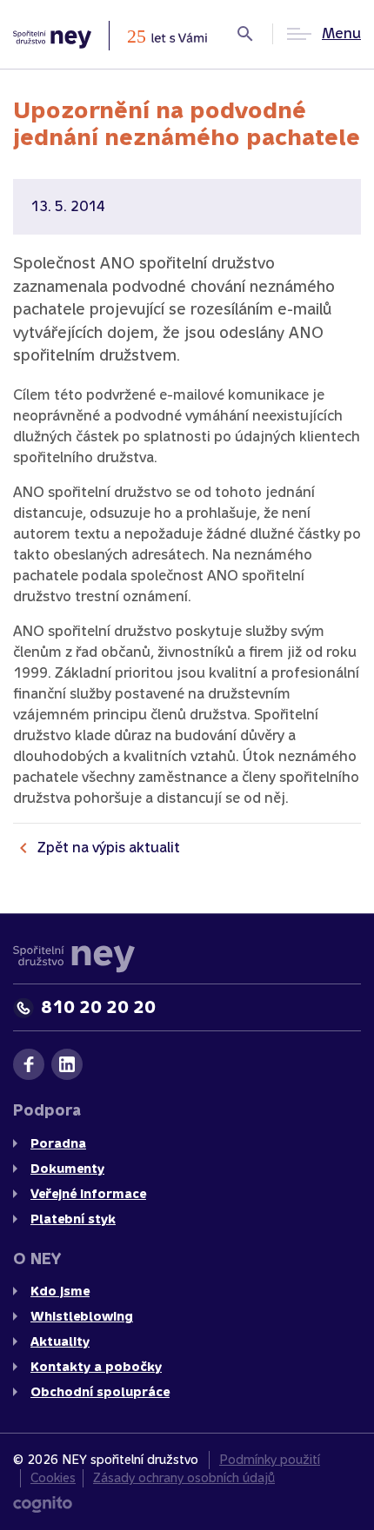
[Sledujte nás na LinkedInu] (67, 1064)
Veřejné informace (88, 1194)
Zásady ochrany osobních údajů (184, 1478)
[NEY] (110, 34)
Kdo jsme (60, 1291)
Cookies (53, 1478)
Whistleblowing (81, 1316)
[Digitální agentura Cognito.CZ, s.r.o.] (42, 1503)
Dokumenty (67, 1169)
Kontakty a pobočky (96, 1367)
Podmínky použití (269, 1460)
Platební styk (73, 1219)
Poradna (58, 1143)
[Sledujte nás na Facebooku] (28, 1064)
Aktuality (60, 1342)
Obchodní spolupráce (100, 1392)
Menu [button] (341, 34)
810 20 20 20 (98, 1007)
